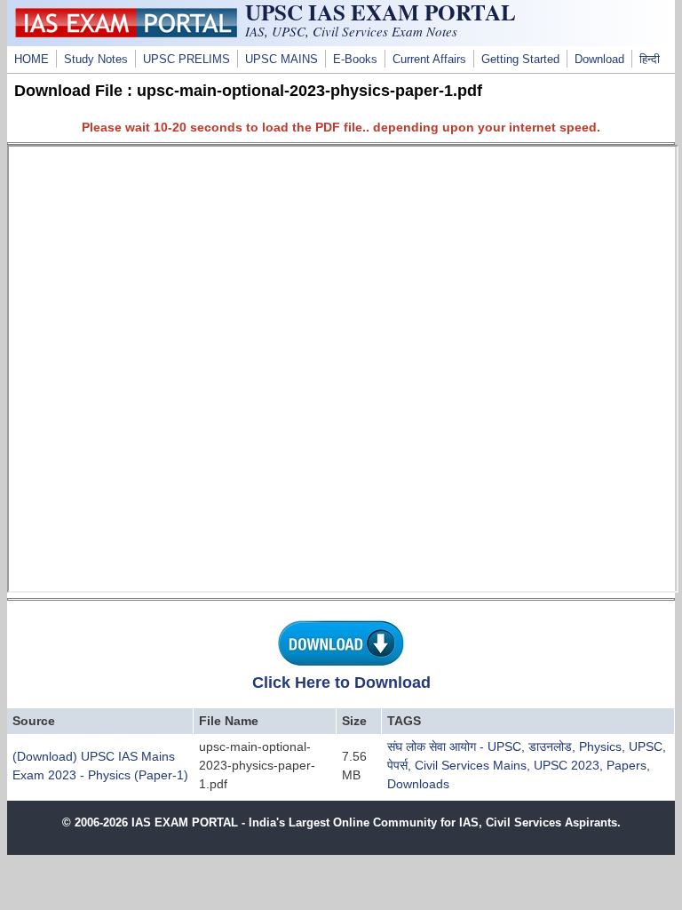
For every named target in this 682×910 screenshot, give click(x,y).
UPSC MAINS (281, 59)
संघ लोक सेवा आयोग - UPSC (454, 746)
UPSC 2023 (566, 765)
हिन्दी (649, 59)
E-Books (355, 59)
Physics (600, 746)
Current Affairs (429, 59)
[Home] (126, 33)
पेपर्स (397, 765)
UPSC (645, 746)
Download (599, 59)
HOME (31, 59)
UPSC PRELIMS (186, 59)
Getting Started (520, 59)
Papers (626, 765)
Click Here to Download (341, 682)
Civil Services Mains (471, 765)
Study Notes (96, 59)
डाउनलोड (550, 746)
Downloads (418, 784)
